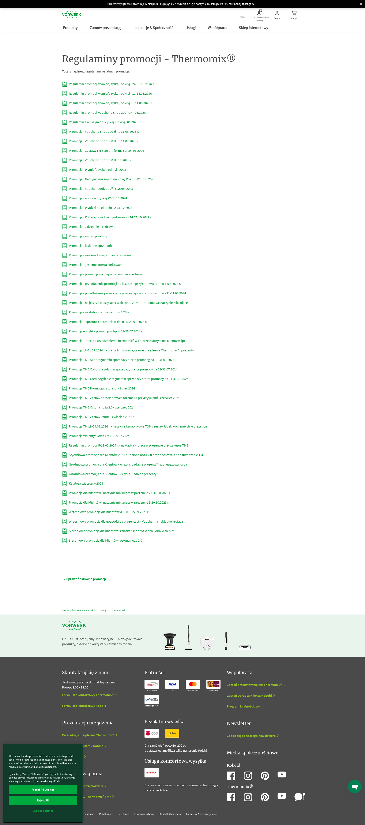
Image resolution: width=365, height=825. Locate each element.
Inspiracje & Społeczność (153, 27)
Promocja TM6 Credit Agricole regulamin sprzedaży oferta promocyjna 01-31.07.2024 (128, 379)
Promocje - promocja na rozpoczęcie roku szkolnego (105, 274)
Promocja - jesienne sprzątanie (90, 245)
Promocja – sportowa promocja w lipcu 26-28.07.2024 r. (107, 322)
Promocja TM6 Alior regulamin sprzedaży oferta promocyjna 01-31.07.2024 (121, 360)
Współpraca (217, 27)
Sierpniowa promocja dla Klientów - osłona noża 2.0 (105, 540)
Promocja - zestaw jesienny (87, 236)
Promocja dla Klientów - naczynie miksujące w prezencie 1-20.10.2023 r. (118, 502)
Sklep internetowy (254, 27)
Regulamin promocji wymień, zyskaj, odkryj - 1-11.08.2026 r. (110, 103)
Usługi (190, 27)
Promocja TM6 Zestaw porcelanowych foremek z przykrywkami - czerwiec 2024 (124, 398)
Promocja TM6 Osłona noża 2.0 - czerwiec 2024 (101, 407)
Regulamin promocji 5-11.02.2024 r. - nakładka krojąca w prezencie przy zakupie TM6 (128, 445)
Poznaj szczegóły (243, 4)
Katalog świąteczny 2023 (85, 483)
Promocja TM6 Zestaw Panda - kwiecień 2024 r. (101, 417)
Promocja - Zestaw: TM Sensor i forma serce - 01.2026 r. (107, 150)
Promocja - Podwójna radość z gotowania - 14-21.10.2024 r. (110, 217)
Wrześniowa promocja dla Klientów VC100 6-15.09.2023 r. (108, 512)
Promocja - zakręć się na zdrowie (91, 226)
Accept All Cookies (43, 789)
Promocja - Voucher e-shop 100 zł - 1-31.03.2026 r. (103, 131)
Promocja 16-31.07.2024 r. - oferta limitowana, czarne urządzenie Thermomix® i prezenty (131, 350)
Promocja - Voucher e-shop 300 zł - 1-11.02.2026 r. (103, 141)
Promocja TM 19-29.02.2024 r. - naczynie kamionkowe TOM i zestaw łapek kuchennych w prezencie (137, 426)
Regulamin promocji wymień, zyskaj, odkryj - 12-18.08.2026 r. (111, 93)
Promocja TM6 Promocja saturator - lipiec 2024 (101, 388)
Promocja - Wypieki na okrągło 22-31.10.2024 (100, 207)
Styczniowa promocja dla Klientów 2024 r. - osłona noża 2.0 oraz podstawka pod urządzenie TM (135, 455)
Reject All (43, 800)
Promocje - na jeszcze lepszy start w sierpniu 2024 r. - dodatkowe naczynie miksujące (128, 302)
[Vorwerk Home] (71, 15)
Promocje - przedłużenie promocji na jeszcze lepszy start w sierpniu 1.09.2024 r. (124, 283)
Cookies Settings (43, 811)
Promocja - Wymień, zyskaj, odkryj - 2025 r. (98, 169)
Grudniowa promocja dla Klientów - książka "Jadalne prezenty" (113, 474)
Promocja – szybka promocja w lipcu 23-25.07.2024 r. (105, 331)
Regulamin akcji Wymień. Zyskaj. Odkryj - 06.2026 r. (104, 122)
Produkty (70, 27)
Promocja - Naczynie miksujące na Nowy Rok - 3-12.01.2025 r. (111, 179)
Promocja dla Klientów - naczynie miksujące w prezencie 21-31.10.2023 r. (119, 493)
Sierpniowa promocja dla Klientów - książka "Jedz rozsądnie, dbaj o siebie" (121, 531)
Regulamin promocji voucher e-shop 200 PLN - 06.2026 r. (108, 112)
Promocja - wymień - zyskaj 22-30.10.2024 (97, 198)
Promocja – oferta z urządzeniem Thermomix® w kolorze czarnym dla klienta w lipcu (127, 341)
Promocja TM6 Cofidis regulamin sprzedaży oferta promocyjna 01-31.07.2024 (122, 369)
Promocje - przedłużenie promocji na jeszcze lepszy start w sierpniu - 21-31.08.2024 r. (128, 293)
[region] (43, 783)
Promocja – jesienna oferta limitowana (95, 264)
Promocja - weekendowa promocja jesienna (99, 255)
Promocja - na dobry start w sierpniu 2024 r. (99, 312)
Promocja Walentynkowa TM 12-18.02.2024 (98, 436)
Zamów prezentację (106, 27)
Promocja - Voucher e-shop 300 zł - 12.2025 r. (100, 160)
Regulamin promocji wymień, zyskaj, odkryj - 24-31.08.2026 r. (111, 84)
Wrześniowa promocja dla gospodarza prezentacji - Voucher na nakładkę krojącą (125, 521)
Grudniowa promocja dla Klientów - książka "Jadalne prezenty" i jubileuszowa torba (127, 464)
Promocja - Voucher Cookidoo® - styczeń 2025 (100, 188)
